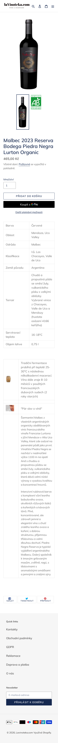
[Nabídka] (52, 6)
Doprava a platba (17, 664)
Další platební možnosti (29, 212)
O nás (10, 673)
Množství (8, 179)
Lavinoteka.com (24, 732)
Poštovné (24, 164)
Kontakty (12, 629)
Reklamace (13, 656)
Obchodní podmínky (19, 638)
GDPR (10, 647)
